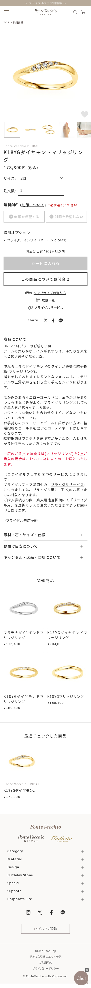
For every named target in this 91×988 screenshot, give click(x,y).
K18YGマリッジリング (65, 696)
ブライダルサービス (67, 484)
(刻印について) (33, 204)
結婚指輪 (18, 22)
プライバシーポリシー (45, 968)
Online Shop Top (45, 951)
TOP (6, 22)
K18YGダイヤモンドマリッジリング (67, 635)
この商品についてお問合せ (45, 279)
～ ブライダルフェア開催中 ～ (45, 3)
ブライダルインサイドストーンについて (37, 240)
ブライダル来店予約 (22, 520)
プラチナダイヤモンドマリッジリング (24, 635)
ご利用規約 (45, 962)
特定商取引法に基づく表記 (45, 956)
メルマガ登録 (47, 929)
